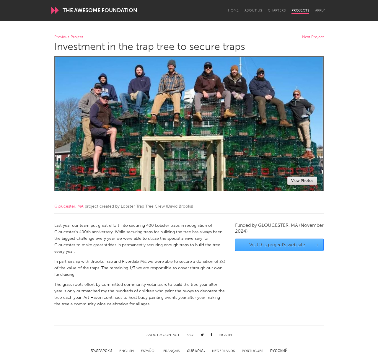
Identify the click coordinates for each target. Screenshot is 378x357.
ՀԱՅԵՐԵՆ (196, 351)
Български (101, 351)
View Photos (302, 180)
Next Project (313, 37)
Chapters (277, 10)
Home (233, 10)
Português (252, 351)
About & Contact (163, 335)
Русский (279, 351)
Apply (320, 10)
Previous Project (68, 37)
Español (148, 351)
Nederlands (223, 351)
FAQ (190, 335)
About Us (253, 10)
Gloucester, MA (69, 206)
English (126, 351)
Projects (300, 10)
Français (171, 351)
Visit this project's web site (284, 244)
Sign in (225, 335)
